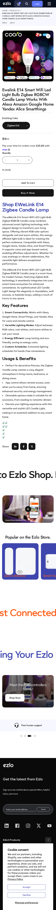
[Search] (26, 4)
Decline (27, 894)
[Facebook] (17, 825)
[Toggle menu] (48, 840)
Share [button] (5, 446)
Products (14, 10)
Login (37, 4)
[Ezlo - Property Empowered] (8, 766)
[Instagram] (28, 825)
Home (4, 10)
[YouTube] (49, 825)
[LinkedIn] (6, 825)
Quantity (6, 153)
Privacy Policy (15, 879)
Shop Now (15, 697)
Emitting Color (10, 118)
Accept (26, 887)
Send (43, 809)
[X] (38, 825)
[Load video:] (28, 509)
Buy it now (28, 192)
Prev (4, 23)
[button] (21, 736)
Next (12, 23)
